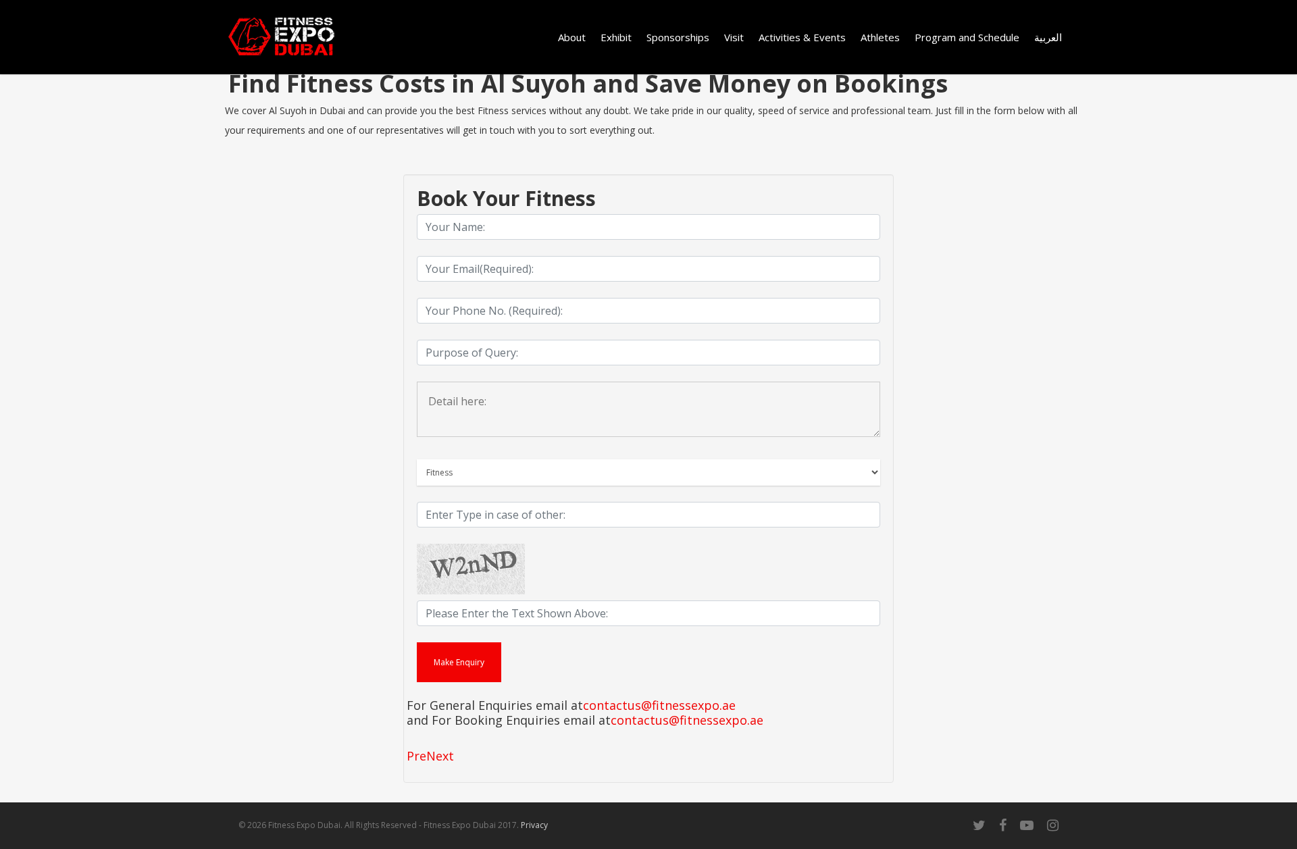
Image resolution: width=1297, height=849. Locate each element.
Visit (734, 37)
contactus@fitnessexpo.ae (659, 705)
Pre (416, 756)
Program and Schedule (967, 37)
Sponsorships (677, 37)
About (572, 37)
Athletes (880, 37)
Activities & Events (802, 37)
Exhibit (616, 37)
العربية (1048, 37)
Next (440, 756)
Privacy (534, 825)
